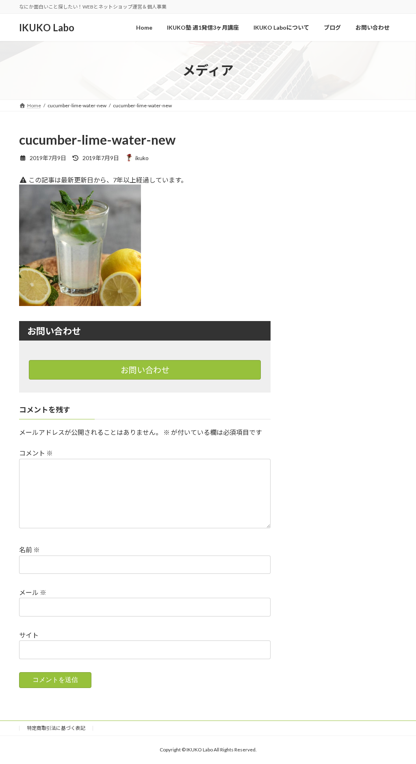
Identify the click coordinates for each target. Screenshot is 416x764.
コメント (36, 453)
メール (32, 593)
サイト (29, 635)
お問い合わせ (145, 370)
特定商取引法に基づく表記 (56, 728)
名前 (29, 550)
